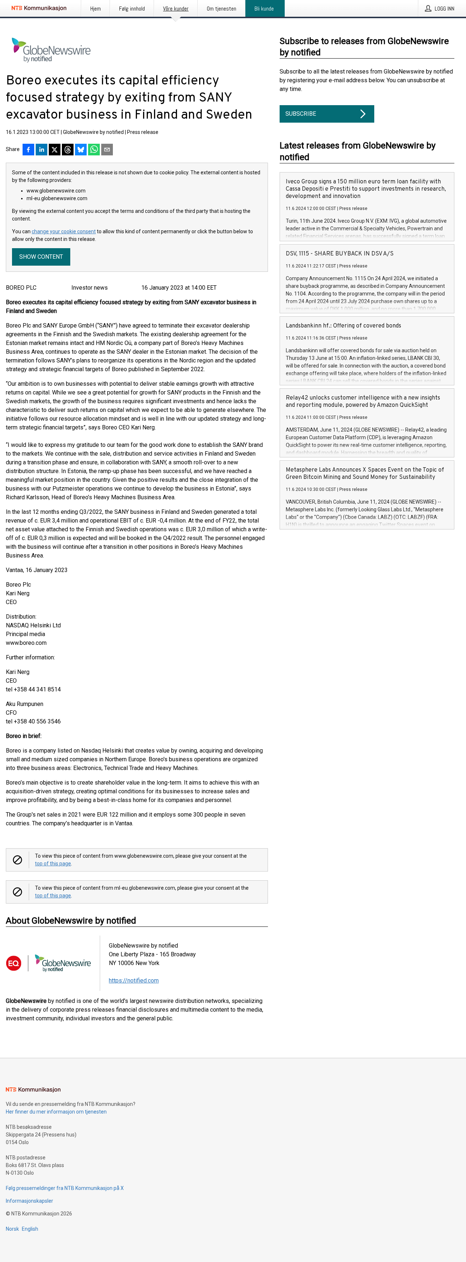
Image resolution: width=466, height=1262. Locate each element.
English (30, 1229)
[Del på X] (54, 150)
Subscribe (300, 113)
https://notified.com (134, 980)
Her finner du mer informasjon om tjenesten (56, 1112)
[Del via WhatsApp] (94, 150)
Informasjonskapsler (29, 1201)
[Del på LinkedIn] (41, 150)
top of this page (53, 863)
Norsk (12, 1229)
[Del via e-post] (107, 150)
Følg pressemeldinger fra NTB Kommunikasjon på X (65, 1188)
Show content (41, 256)
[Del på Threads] (68, 150)
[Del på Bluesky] (81, 150)
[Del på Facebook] (28, 150)
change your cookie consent (64, 231)
